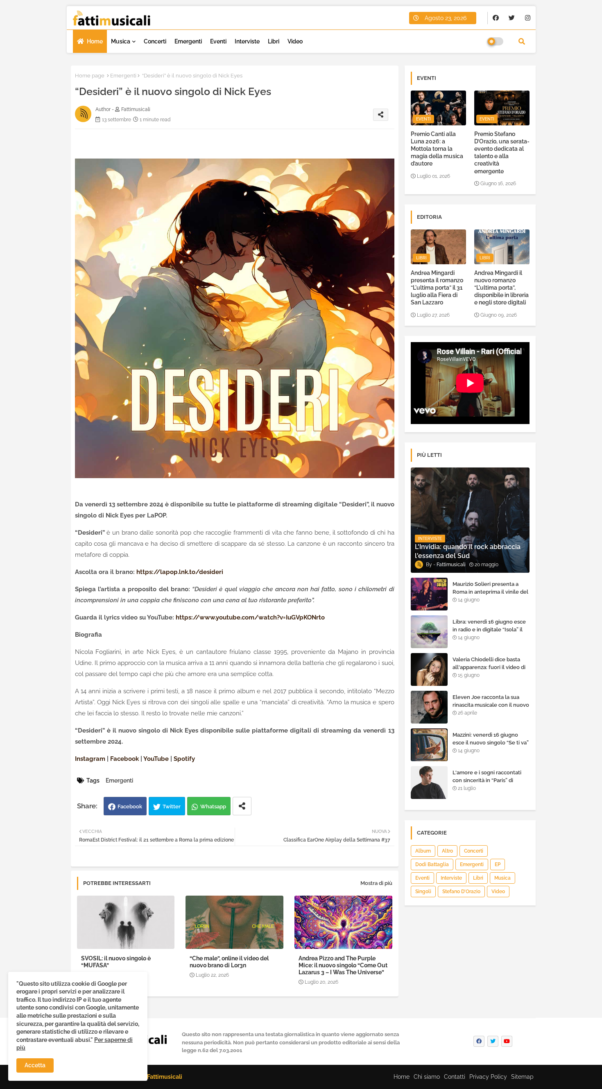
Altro (447, 851)
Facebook (130, 806)
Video (295, 41)
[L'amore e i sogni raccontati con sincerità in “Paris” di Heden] (429, 782)
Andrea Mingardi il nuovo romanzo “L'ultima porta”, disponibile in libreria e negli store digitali (501, 288)
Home (95, 41)
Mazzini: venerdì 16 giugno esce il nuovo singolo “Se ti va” (491, 738)
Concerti (155, 41)
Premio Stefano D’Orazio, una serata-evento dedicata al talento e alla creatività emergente (502, 153)
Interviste (247, 41)
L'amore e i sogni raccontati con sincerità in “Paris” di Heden (487, 779)
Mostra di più (376, 883)
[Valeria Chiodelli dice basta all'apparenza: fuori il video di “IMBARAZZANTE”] (429, 669)
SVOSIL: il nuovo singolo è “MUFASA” (116, 962)
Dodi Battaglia (432, 864)
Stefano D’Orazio (461, 891)
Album (423, 851)
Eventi (218, 41)
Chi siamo (427, 1076)
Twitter (172, 806)
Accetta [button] (35, 1065)
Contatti (454, 1076)
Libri (273, 41)
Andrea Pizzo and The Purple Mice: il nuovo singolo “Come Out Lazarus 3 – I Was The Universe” (343, 965)
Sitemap (522, 1076)
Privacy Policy (488, 1076)
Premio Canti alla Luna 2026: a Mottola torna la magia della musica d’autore (437, 149)
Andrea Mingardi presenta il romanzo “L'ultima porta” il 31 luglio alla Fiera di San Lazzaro (437, 288)
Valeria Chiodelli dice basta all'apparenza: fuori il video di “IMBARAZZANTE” (489, 666)
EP (497, 864)
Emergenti (188, 41)
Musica (120, 41)
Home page (89, 76)
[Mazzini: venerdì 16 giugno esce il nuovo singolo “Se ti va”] (429, 744)
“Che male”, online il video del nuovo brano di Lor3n (229, 962)
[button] (522, 41)
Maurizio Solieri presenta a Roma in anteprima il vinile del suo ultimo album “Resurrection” (490, 595)
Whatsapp (213, 806)
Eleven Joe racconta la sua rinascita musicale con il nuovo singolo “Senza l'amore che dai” (491, 708)
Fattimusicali (164, 1076)
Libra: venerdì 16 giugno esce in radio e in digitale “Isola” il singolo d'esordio (489, 629)
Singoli (423, 891)
